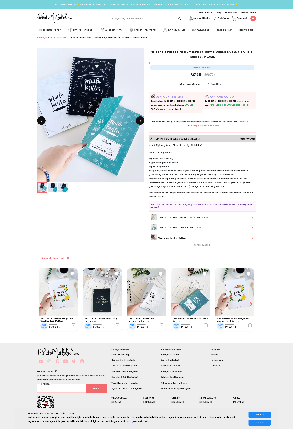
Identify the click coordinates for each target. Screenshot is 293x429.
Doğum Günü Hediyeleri (123, 360)
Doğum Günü (176, 30)
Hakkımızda (217, 360)
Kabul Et (260, 415)
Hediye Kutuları (83, 30)
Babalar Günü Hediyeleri (124, 371)
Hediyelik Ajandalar (171, 371)
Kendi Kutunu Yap (50, 30)
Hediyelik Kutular (170, 354)
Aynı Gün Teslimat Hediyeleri (126, 388)
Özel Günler (225, 30)
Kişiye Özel (246, 30)
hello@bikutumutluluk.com (205, 125)
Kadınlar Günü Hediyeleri (124, 377)
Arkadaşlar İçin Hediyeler (174, 383)
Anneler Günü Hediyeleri (124, 365)
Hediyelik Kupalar (170, 365)
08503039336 (245, 121)
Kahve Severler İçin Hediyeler (176, 388)
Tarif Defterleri (58, 37)
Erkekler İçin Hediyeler (172, 377)
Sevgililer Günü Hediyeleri (124, 383)
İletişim (214, 354)
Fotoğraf (203, 30)
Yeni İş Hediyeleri (145, 30)
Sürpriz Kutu (113, 30)
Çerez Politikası (140, 421)
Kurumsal (215, 365)
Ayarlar (259, 422)
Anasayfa (42, 37)
